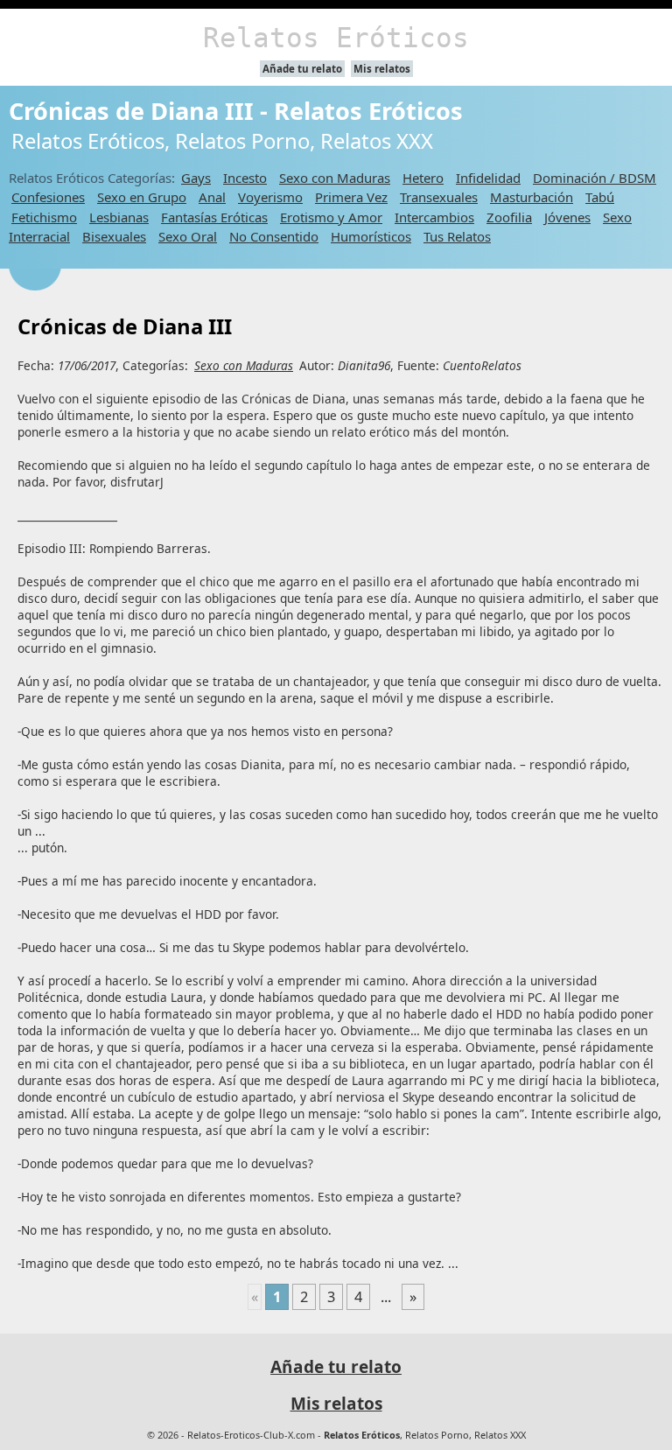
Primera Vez (351, 197)
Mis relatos (382, 68)
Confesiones (48, 197)
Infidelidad (488, 177)
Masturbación (531, 197)
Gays (196, 177)
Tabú (599, 197)
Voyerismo (270, 197)
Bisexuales (114, 236)
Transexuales (439, 197)
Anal (212, 197)
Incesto (245, 177)
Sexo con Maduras (334, 177)
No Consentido (273, 236)
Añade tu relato (302, 68)
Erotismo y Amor (331, 217)
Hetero (423, 177)
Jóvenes (567, 217)
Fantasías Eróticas (214, 217)
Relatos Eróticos (336, 37)
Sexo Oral (187, 236)
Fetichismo (44, 217)
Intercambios (434, 217)
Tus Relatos (457, 236)
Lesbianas (119, 217)
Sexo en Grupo (141, 197)
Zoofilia (509, 217)
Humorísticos (371, 236)
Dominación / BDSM (594, 177)
